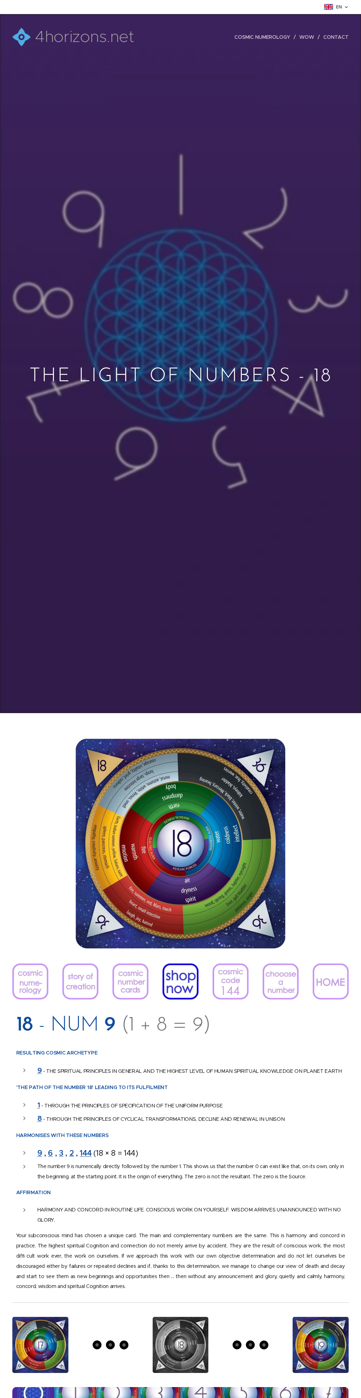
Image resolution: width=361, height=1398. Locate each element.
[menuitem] (264, 37)
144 (85, 1153)
